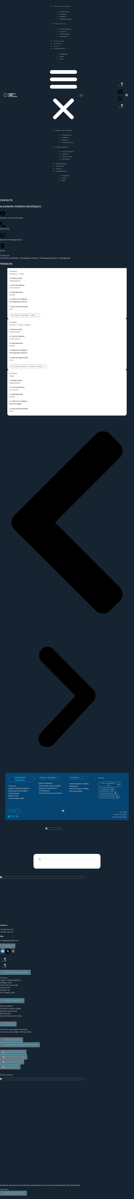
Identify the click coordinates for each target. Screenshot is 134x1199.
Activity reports (64, 11)
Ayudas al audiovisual (48, 788)
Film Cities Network (65, 29)
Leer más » (4, 1189)
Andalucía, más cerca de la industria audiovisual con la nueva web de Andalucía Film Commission (40, 1185)
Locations (57, 46)
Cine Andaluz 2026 (16, 798)
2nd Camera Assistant (9, 258)
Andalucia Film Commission (62, 6)
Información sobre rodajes (50, 786)
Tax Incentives (58, 43)
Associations (64, 36)
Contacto (12, 786)
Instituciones (13, 793)
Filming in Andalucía (60, 23)
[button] (63, 94)
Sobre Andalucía (45, 783)
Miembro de (13, 796)
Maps (61, 59)
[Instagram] (16, 816)
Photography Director (48, 258)
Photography (64, 258)
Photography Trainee (29, 258)
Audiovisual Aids (65, 34)
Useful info (63, 31)
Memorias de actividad (17, 791)
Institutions (63, 14)
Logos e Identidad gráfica (18, 788)
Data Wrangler (15, 404)
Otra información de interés (50, 793)
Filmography (63, 54)
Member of (63, 16)
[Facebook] (9, 816)
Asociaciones (44, 791)
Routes (62, 56)
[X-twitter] (13, 816)
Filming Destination (59, 48)
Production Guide (59, 41)
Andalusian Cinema (65, 19)
